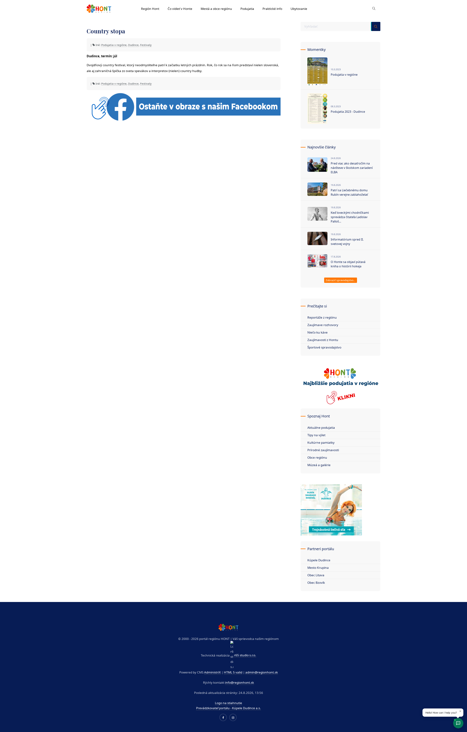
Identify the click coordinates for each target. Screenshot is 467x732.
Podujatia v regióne (114, 45)
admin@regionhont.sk (261, 672)
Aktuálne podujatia (321, 427)
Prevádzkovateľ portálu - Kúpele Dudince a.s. (228, 708)
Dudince (133, 45)
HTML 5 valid (233, 672)
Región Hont (150, 9)
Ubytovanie (299, 9)
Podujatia (247, 9)
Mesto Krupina (318, 568)
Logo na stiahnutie (228, 703)
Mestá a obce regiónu (216, 9)
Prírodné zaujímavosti (323, 450)
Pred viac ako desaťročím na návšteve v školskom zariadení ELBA (352, 167)
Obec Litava (315, 575)
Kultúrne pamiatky (321, 442)
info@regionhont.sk (239, 682)
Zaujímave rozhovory (322, 325)
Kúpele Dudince (318, 560)
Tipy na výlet (316, 435)
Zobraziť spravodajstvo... (341, 280)
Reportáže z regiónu (322, 317)
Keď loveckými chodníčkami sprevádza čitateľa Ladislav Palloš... (350, 217)
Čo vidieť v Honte (180, 9)
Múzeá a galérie (319, 465)
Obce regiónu (317, 457)
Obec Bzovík (316, 582)
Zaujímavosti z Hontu (322, 340)
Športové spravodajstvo (324, 347)
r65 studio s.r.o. (245, 655)
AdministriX (212, 672)
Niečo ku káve (317, 332)
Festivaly (146, 45)
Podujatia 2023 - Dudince (348, 112)
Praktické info (272, 9)
